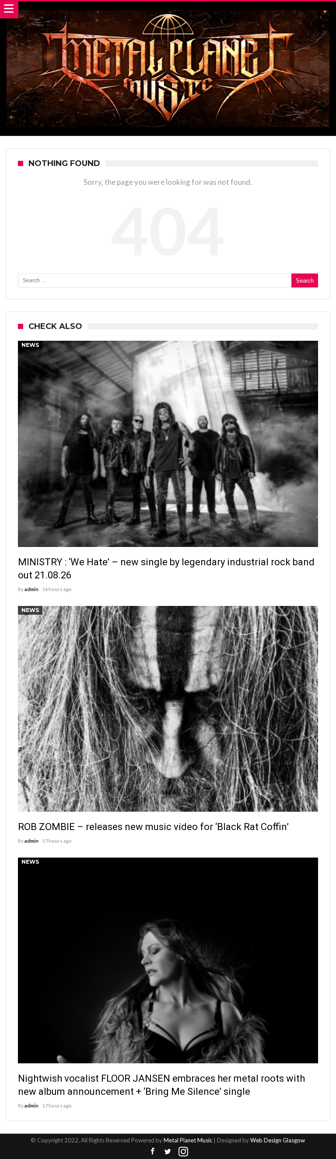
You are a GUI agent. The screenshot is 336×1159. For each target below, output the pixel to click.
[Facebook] (153, 1152)
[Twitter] (168, 1152)
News (30, 345)
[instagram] (183, 1152)
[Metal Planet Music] (168, 9)
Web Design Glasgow (277, 1140)
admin (31, 589)
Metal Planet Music (188, 1140)
